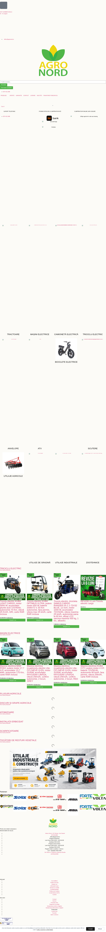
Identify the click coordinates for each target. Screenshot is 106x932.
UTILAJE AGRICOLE (13, 476)
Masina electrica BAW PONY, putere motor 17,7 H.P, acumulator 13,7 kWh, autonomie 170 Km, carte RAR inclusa (12, 670)
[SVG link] (53, 919)
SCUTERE (93, 448)
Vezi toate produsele (5, 570)
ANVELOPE (13, 448)
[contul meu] (53, 100)
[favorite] (53, 104)
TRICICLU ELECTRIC (93, 334)
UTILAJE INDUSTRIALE (66, 562)
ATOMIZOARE (7, 712)
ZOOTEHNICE (92, 562)
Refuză (100, 928)
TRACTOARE (13, 334)
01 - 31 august (3, 13)
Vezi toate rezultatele (6, 87)
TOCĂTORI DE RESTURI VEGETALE (18, 740)
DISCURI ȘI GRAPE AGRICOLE (15, 703)
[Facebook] (2, 18)
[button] (4, 95)
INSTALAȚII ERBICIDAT (11, 721)
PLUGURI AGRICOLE (10, 693)
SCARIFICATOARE (9, 731)
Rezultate (3, 84)
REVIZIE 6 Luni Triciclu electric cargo (92, 602)
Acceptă (90, 928)
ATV (40, 448)
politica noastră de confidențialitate (45, 929)
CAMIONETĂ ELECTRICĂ (66, 334)
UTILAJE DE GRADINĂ (39, 562)
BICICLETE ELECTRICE (66, 362)
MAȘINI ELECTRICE (39, 334)
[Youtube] (2, 22)
